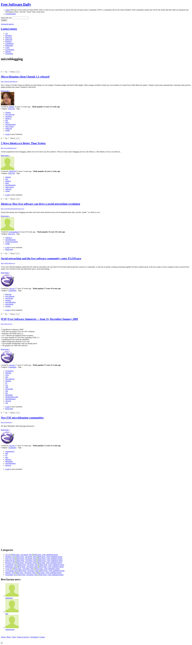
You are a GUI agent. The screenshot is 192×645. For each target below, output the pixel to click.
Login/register (9, 28)
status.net (8, 128)
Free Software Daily (16, 4)
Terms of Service (23, 637)
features (8, 177)
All (9, 555)
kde (6, 120)
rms (6, 403)
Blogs (9, 637)
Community (12, 290)
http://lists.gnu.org (6, 324)
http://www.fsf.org (6, 422)
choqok (8, 112)
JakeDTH (12, 171)
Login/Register (10, 14)
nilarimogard (9, 629)
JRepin (11, 107)
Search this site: (6, 18)
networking (9, 304)
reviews (8, 306)
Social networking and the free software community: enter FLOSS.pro (41, 258)
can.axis (12, 288)
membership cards (11, 397)
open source (9, 126)
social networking (11, 242)
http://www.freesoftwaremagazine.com (12, 208)
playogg (8, 401)
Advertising (34, 637)
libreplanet (9, 395)
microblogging (10, 124)
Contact (42, 637)
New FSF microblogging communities (22, 417)
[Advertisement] (27, 66)
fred (6, 614)
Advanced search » (7, 24)
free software (9, 114)
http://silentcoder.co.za (8, 263)
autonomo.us (9, 451)
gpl (6, 393)
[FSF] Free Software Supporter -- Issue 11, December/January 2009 (39, 319)
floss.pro (8, 294)
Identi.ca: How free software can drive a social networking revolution (40, 203)
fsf (6, 383)
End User (11, 109)
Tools (14, 637)
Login (7, 134)
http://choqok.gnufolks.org (9, 81)
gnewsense (9, 389)
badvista (8, 373)
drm (6, 377)
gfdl (6, 387)
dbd (6, 453)
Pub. (30, 555)
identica (8, 181)
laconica (8, 300)
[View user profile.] (7, 105)
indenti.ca (8, 238)
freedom (8, 381)
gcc (6, 385)
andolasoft (9, 598)
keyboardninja (14, 232)
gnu (6, 391)
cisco (7, 375)
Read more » (5, 91)
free (6, 179)
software (8, 189)
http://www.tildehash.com (8, 148)
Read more (9, 249)
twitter (7, 130)
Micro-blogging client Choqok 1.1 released (25, 76)
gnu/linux (8, 116)
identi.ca (8, 118)
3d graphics (9, 371)
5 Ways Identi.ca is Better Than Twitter (23, 143)
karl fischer (9, 298)
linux (7, 122)
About (7, 10)
